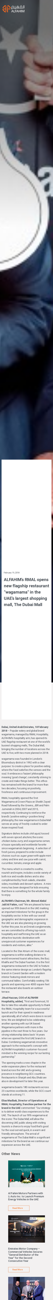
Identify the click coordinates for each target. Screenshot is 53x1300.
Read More (17, 1208)
